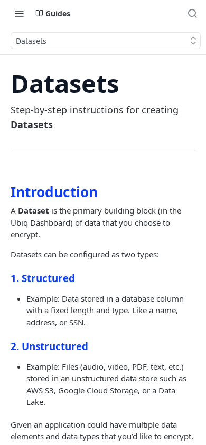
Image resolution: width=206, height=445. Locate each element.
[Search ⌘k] (192, 13)
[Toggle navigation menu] (19, 13)
